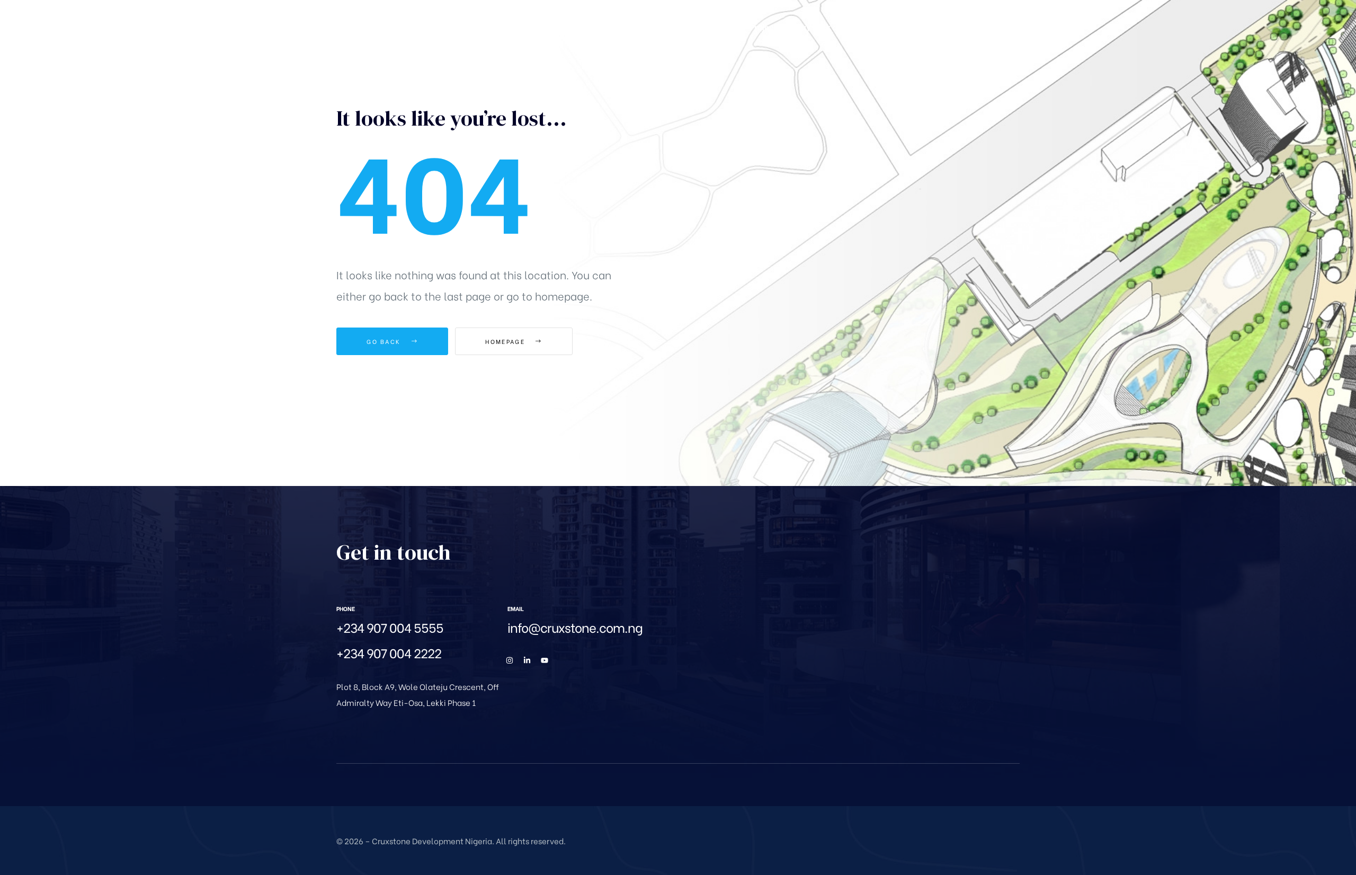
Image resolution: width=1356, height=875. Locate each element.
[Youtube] (544, 660)
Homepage (506, 341)
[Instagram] (509, 660)
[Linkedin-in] (527, 660)
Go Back (385, 341)
